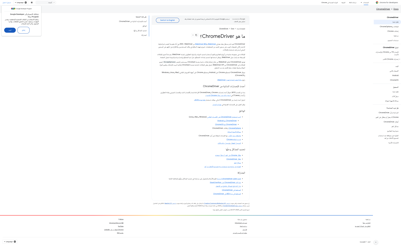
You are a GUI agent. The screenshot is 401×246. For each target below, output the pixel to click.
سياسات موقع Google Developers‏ (233, 206)
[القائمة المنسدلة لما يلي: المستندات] (360, 2)
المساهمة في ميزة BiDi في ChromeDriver (227, 194)
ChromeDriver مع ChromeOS (226, 124)
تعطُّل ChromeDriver (233, 159)
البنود (369, 241)
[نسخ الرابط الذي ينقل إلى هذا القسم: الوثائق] (237, 111)
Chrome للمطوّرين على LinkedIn (113, 230)
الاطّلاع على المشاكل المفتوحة (362, 226)
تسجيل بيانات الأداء (224, 143)
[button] (387, 59)
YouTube (120, 226)
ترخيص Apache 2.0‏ (170, 203)
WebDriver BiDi (201, 44)
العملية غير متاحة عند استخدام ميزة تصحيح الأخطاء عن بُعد (222, 167)
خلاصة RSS (120, 233)
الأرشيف (245, 230)
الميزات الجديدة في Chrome (329, 2)
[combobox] (45, 2)
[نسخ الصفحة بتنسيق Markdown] (196, 35)
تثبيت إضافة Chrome (234, 139)
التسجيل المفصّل (236, 143)
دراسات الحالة (352, 2)
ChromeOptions (235, 128)
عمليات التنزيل (217, 105)
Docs (395, 9)
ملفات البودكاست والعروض (240, 233)
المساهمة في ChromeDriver (231, 190)
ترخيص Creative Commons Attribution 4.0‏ (217, 203)
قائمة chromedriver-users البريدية (229, 179)
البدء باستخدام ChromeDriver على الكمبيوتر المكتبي (224, 117)
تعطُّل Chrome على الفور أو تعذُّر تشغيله (228, 155)
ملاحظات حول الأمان (234, 136)
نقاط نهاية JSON (199, 100)
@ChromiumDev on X (116, 223)
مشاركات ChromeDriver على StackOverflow (225, 182)
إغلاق (23, 30)
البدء (10, 30)
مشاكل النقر (237, 163)
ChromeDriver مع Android (227, 121)
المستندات (366, 2)
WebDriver (212, 44)
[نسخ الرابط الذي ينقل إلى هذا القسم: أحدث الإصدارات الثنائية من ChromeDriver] (201, 86)
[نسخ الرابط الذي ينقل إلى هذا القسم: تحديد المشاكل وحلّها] (224, 149)
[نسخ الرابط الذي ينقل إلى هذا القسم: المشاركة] (235, 173)
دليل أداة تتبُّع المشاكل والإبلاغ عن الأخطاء (228, 186)
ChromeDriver (383, 9)
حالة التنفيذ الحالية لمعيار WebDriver (230, 80)
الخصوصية (363, 241)
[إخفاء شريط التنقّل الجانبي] (376, 242)
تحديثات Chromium (241, 223)
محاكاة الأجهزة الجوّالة (234, 132)
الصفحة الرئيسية (241, 28)
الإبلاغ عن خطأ (366, 223)
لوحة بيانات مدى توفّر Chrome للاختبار (218, 95)
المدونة (343, 2)
